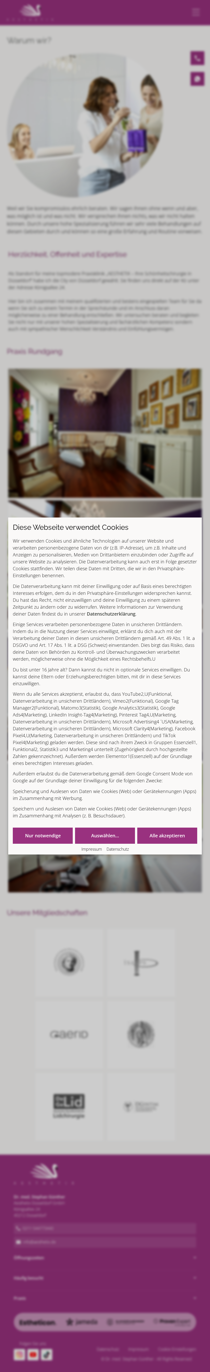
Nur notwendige (43, 835)
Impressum (91, 849)
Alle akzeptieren (167, 835)
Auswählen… (105, 835)
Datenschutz (118, 849)
